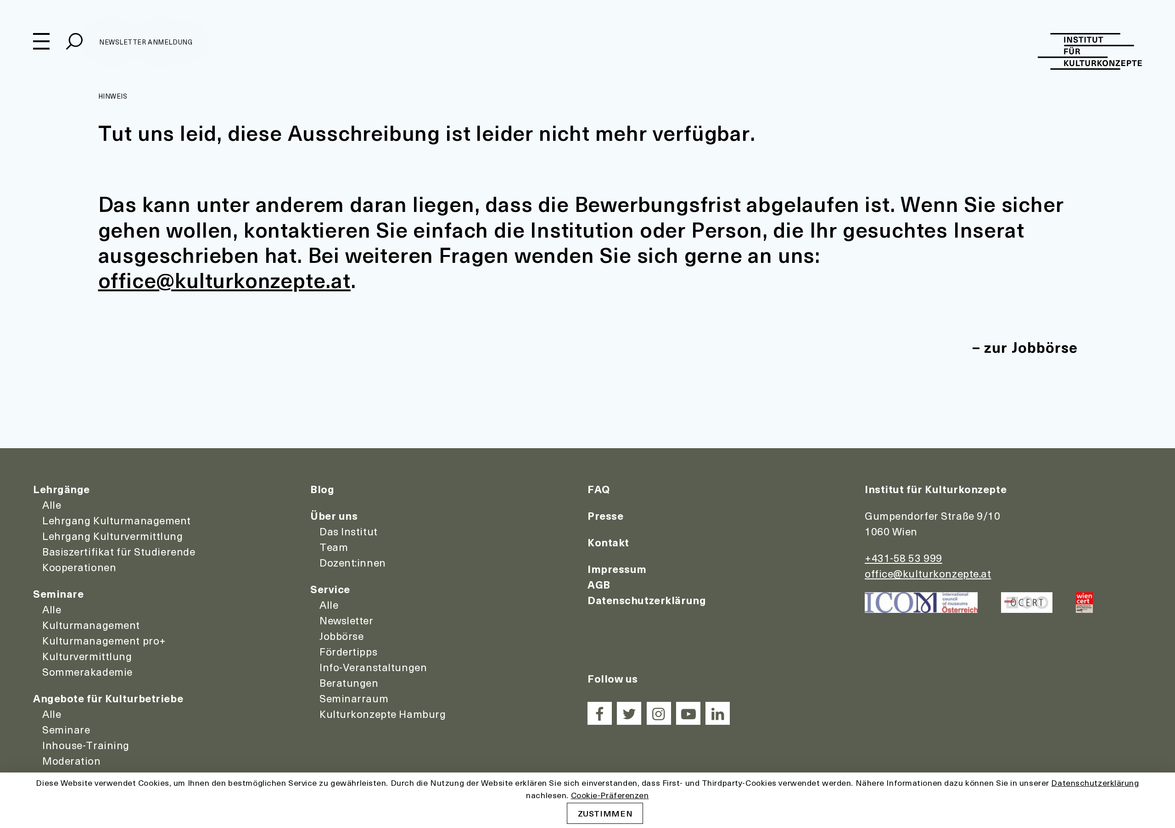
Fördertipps (348, 651)
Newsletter (346, 620)
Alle (51, 504)
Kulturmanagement (91, 625)
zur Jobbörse (1031, 347)
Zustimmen (605, 813)
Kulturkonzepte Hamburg (382, 714)
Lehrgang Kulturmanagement (116, 520)
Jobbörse (341, 636)
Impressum (617, 569)
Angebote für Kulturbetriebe (108, 698)
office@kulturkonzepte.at (224, 279)
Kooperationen (79, 567)
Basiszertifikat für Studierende (118, 551)
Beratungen (349, 682)
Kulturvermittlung (87, 656)
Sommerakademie (87, 671)
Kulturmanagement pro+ (104, 640)
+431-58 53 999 (903, 558)
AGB (599, 584)
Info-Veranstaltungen (373, 667)
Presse (605, 515)
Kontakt (608, 542)
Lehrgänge (61, 489)
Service (330, 589)
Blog (322, 489)
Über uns (334, 515)
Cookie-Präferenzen (610, 794)
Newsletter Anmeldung (145, 42)
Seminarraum (353, 698)
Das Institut (348, 531)
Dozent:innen (352, 562)
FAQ (599, 489)
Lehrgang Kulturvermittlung (112, 536)
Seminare (58, 593)
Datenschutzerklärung (647, 600)
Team (333, 547)
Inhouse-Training (85, 745)
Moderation (71, 760)
